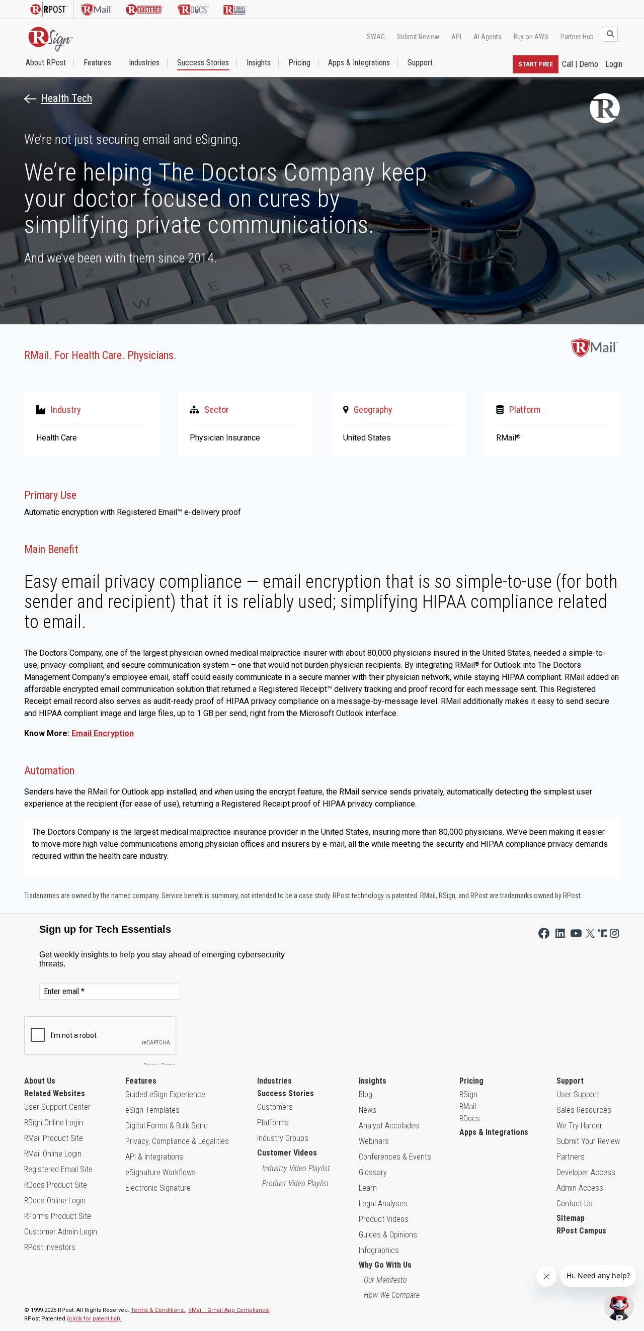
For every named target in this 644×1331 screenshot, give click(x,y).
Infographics (379, 1250)
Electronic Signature (158, 1188)
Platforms (273, 1122)
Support (420, 62)
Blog (365, 1094)
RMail (467, 1106)
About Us (39, 1081)
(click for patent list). (94, 1318)
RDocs (469, 1118)
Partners (570, 1157)
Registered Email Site (58, 1169)
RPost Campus (581, 1230)
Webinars (374, 1141)
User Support (577, 1094)
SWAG (376, 37)
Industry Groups (282, 1138)
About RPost (46, 62)
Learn (368, 1188)
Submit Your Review (588, 1141)
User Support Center (57, 1107)
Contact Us (574, 1203)
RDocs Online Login (55, 1200)
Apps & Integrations (359, 62)
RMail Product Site (53, 1138)
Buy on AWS (531, 37)
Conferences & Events (395, 1157)
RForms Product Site (57, 1216)
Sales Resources (583, 1110)
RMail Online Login (53, 1154)
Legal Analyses (383, 1203)
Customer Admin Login (60, 1231)
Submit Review (418, 37)
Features (97, 62)
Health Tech (66, 99)
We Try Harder (579, 1125)
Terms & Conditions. (158, 1310)
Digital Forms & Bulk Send (166, 1125)
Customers (275, 1107)
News (367, 1110)
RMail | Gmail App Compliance (228, 1310)
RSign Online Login (53, 1122)
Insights (259, 62)
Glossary (373, 1172)
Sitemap (570, 1218)
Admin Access (579, 1188)
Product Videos (384, 1219)
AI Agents (487, 37)
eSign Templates (152, 1110)
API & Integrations (154, 1157)
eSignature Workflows (160, 1172)
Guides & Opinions (388, 1234)
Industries (144, 62)
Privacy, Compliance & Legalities (177, 1141)
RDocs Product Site (55, 1185)
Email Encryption (102, 733)
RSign (468, 1094)
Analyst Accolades (389, 1125)
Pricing (299, 62)
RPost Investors (49, 1247)
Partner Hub (577, 37)
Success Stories (203, 62)
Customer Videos (287, 1153)
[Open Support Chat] (619, 1306)
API (456, 37)
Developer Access (585, 1172)
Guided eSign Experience (165, 1094)
